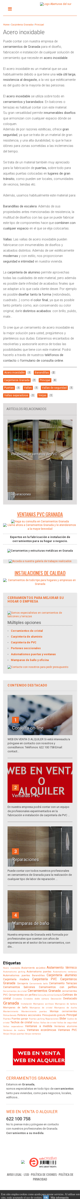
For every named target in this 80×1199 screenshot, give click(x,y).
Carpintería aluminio (62, 975)
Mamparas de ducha (65, 1007)
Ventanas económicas (41, 1030)
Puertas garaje (20, 1018)
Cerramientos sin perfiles (23, 994)
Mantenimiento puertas (34, 1011)
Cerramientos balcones (19, 987)
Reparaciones (21, 494)
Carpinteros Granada (22, 24)
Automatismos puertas (16, 975)
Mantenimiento (10, 1011)
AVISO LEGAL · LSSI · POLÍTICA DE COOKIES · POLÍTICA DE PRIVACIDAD (40, 1176)
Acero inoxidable (11, 968)
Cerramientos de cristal (15, 991)
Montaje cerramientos (63, 1011)
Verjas (6, 1033)
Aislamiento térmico (62, 968)
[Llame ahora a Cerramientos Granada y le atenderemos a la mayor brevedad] (40, 528)
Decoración (56, 998)
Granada (11, 1003)
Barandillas (38, 975)
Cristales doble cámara (36, 998)
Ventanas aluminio (65, 1026)
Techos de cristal (21, 1022)
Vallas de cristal (48, 1022)
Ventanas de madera (14, 1030)
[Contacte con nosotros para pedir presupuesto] (38, 667)
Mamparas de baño (15, 1007)
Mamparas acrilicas (43, 1004)
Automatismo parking (14, 971)
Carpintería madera (16, 979)
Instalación (26, 1004)
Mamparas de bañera (66, 1004)
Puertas (7, 1019)
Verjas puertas (17, 1033)
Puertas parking (37, 1019)
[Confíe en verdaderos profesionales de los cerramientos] (40, 584)
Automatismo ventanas (65, 971)
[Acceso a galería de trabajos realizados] (40, 561)
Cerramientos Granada (44, 991)
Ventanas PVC (67, 1030)
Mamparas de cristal (41, 1007)
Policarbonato (9, 1015)
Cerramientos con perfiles (58, 987)
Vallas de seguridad (67, 1022)
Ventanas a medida (38, 1026)
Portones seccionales (29, 1015)
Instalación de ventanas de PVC (34, 454)
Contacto (58, 995)
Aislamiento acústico (33, 967)
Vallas (36, 1022)
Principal (39, 24)
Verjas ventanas (33, 1033)
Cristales (17, 998)
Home (6, 24)
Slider (62, 1018)
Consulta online (45, 995)
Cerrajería (22, 983)
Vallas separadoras (13, 1026)
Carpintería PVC (44, 979)
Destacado (70, 998)
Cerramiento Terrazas (63, 983)
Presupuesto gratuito (53, 1015)
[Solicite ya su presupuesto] (40, 521)
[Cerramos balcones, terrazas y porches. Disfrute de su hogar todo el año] (40, 616)
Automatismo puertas (39, 971)
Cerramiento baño (39, 983)
